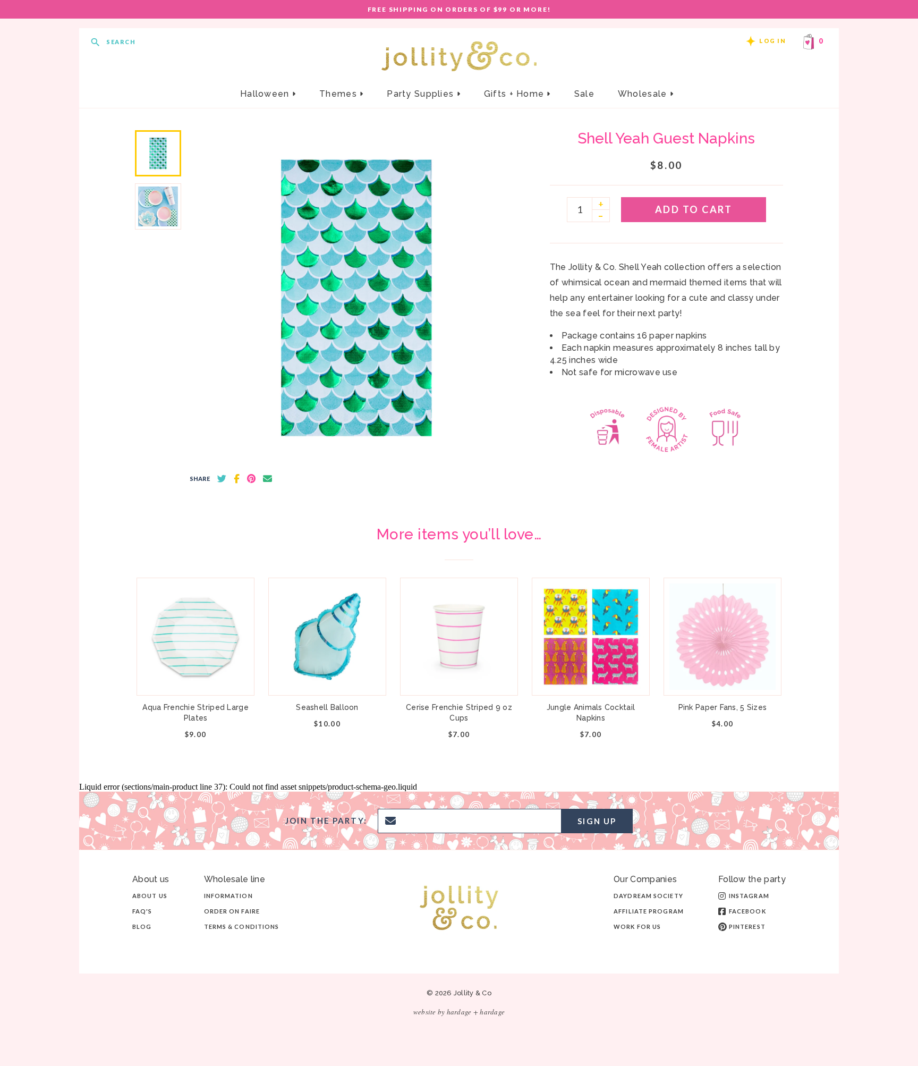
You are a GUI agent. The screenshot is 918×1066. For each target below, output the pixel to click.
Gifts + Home (515, 94)
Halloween (266, 94)
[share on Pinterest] (251, 479)
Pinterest (747, 926)
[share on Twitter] (221, 479)
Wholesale (644, 94)
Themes (339, 94)
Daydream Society (648, 895)
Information (228, 895)
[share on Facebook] (237, 479)
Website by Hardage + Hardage (459, 1012)
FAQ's (142, 911)
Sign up (596, 821)
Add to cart (694, 209)
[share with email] (267, 479)
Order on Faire (232, 911)
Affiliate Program (649, 911)
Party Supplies (421, 94)
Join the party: (326, 821)
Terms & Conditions (241, 926)
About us (149, 895)
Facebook (747, 911)
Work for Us (637, 926)
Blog (141, 926)
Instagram (749, 895)
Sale (584, 94)
